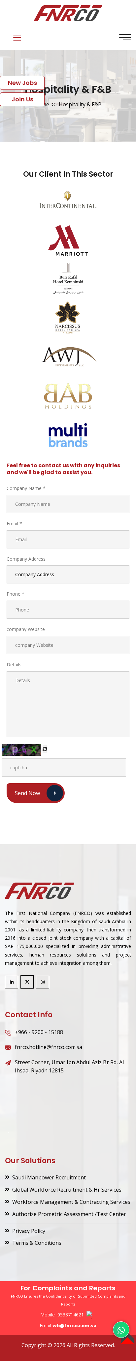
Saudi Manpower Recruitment (49, 1177)
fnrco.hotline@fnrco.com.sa (48, 1047)
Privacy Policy (28, 1231)
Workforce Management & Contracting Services (71, 1201)
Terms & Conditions (36, 1242)
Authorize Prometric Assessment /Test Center (69, 1214)
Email (14, 523)
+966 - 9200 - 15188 (39, 1032)
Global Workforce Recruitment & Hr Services (66, 1189)
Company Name (26, 488)
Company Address (26, 559)
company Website (26, 629)
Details (14, 664)
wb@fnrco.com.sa (74, 1325)
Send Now (27, 793)
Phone (15, 594)
